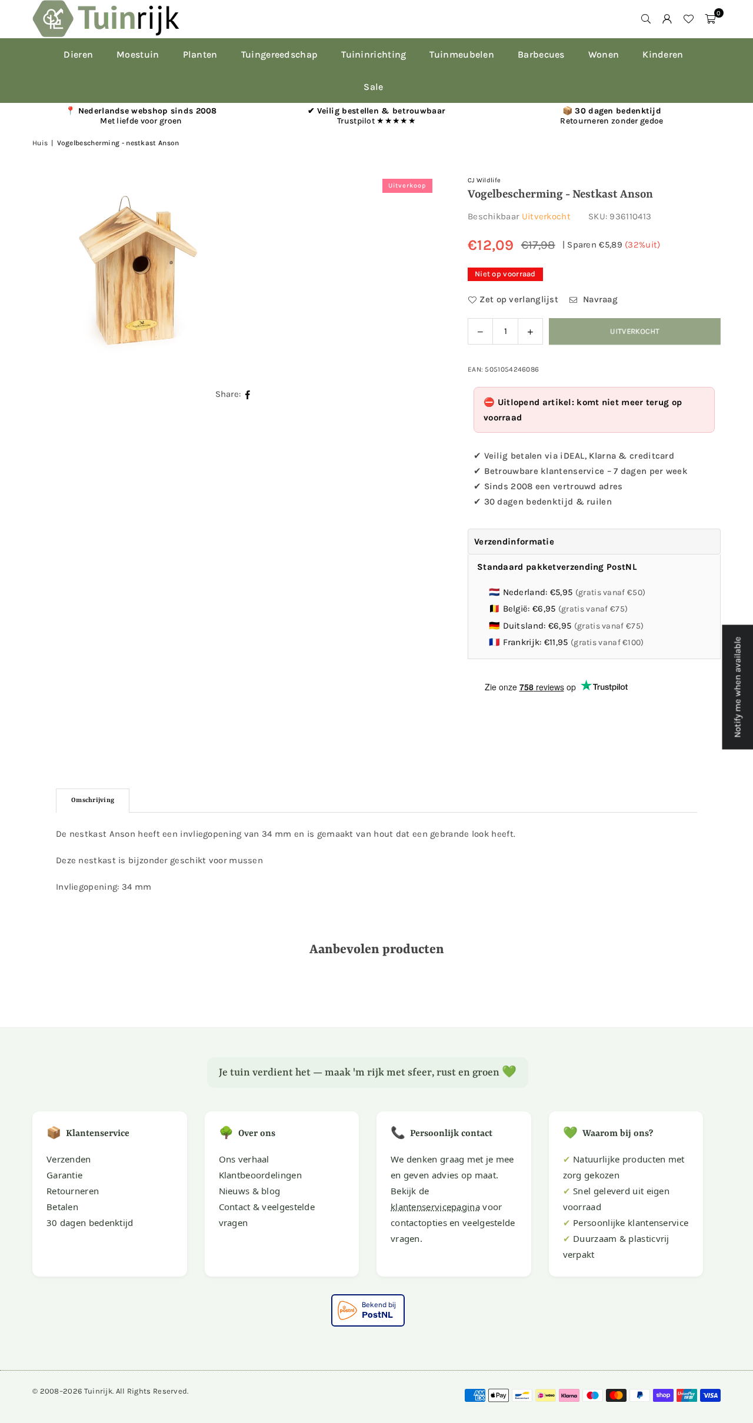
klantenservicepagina (435, 1206)
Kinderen (662, 54)
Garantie (64, 1175)
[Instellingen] (667, 18)
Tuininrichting (373, 54)
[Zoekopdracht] (646, 18)
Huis (40, 143)
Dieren (78, 54)
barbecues (541, 54)
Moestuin (137, 54)
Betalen (62, 1206)
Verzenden (68, 1159)
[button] (710, 18)
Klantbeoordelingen (260, 1175)
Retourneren (72, 1191)
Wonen (603, 54)
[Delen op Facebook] (248, 394)
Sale (373, 86)
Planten (200, 54)
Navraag (599, 299)
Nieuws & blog (250, 1191)
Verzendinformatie (514, 541)
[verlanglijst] (688, 18)
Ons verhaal (244, 1159)
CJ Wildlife (484, 180)
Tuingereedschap (279, 54)
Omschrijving (92, 800)
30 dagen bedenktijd (90, 1222)
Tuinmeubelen (461, 54)
